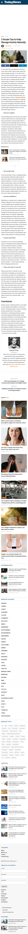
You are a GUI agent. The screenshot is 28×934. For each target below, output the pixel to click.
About (2, 850)
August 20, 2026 (13, 160)
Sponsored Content (7, 698)
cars (9, 728)
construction (5, 731)
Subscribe (4, 886)
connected (22, 728)
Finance (3, 641)
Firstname (3, 874)
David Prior (8, 46)
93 (16, 579)
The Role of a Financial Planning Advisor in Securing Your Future (16, 576)
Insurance (4, 656)
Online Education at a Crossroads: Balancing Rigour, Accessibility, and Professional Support (17, 783)
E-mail (2, 868)
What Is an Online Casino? (15, 805)
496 (17, 592)
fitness (23, 736)
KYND (3, 741)
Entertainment (5, 630)
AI (2, 725)
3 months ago (12, 592)
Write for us (4, 852)
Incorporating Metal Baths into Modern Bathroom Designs (16, 583)
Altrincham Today (13, 364)
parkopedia (15, 744)
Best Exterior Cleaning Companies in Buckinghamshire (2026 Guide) (17, 767)
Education (4, 621)
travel (22, 755)
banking (11, 725)
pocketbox (4, 749)
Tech (2, 707)
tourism (17, 755)
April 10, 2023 (17, 46)
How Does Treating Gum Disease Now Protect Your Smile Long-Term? (18, 158)
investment (22, 739)
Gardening (4, 650)
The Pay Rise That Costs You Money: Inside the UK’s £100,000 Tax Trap (17, 818)
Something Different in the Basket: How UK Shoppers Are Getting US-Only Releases (17, 834)
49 (10, 560)
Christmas (15, 728)
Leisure (3, 665)
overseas (9, 744)
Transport (4, 710)
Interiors (4, 659)
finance (17, 736)
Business (3, 603)
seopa (11, 752)
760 (16, 572)
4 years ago (11, 572)
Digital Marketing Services (13, 733)
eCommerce (4, 618)
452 (10, 478)
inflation (9, 739)
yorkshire (13, 757)
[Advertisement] (14, 19)
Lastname (3, 880)
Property (4, 692)
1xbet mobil (4, 910)
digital (3, 733)
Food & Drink (5, 644)
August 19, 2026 (5, 478)
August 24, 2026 (13, 154)
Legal (3, 662)
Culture (3, 615)
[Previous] (12, 166)
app (6, 725)
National (4, 677)
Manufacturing (6, 671)
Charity (3, 609)
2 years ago (11, 579)
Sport (3, 701)
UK (2, 757)
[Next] (15, 166)
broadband (22, 725)
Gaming (3, 647)
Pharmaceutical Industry (17, 747)
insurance (15, 739)
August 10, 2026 (5, 560)
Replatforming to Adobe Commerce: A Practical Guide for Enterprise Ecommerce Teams (18, 775)
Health (6, 36)
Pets (2, 686)
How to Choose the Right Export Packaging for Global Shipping (16, 790)
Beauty (16, 725)
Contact (3, 854)
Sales (3, 695)
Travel (3, 713)
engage (12, 736)
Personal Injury (5, 747)
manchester (15, 741)
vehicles (7, 757)
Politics (3, 689)
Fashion (3, 639)
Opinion (3, 683)
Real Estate (17, 749)
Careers (3, 606)
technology (4, 755)
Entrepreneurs (5, 633)
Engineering (4, 627)
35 (10, 531)
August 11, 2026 (5, 531)
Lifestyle (4, 668)
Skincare (17, 752)
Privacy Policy (5, 856)
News (2, 680)
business (4, 728)
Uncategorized (5, 716)
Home (2, 36)
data (20, 731)
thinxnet (11, 755)
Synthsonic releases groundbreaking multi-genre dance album (17, 569)
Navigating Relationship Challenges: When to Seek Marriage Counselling (17, 590)
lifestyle (8, 741)
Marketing (4, 674)
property (11, 749)
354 (19, 154)
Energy (3, 624)
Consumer (4, 612)
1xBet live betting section (8, 912)
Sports (3, 704)
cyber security (13, 731)
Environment (5, 636)
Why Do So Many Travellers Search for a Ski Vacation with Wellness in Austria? (18, 826)
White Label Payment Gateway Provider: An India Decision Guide (17, 811)
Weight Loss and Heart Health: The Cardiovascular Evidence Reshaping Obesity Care (13, 556)
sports (22, 752)
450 (19, 160)
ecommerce (5, 736)
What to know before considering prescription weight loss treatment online (17, 151)
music (21, 741)
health (3, 739)
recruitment (5, 752)
